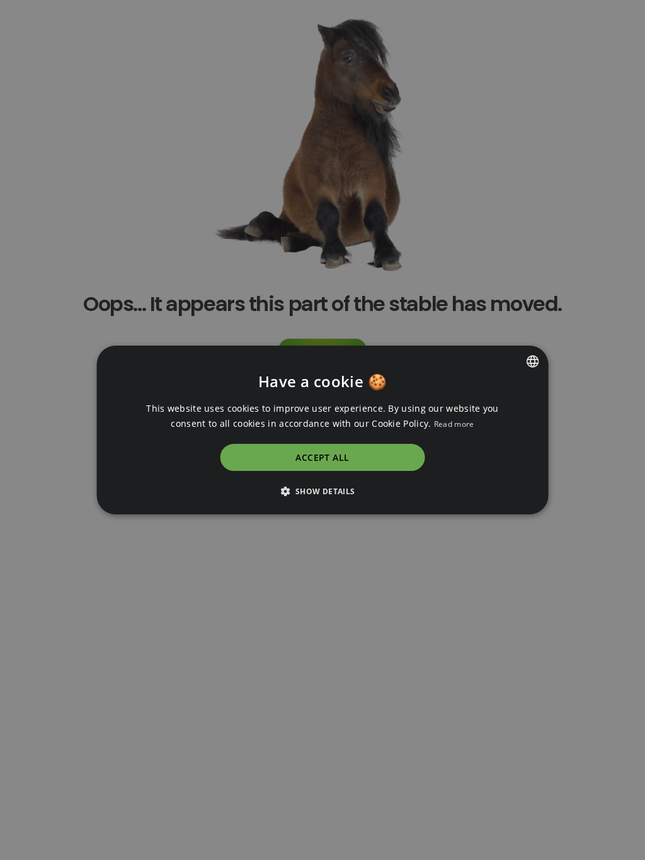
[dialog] (323, 430)
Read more (454, 424)
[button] (322, 491)
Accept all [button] (322, 457)
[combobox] (532, 361)
